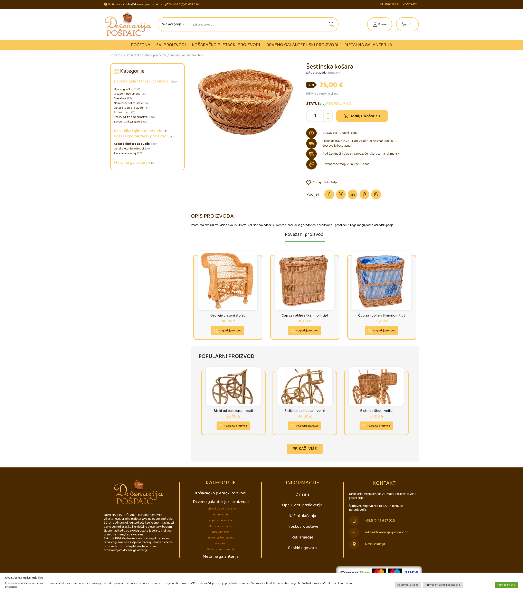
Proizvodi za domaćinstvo (131, 117)
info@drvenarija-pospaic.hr (144, 4)
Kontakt (410, 4)
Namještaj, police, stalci (128, 103)
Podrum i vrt (122, 112)
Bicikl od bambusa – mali (233, 411)
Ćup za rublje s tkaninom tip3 (381, 315)
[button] (305, 449)
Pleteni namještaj (125, 153)
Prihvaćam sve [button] (506, 585)
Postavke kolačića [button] (407, 585)
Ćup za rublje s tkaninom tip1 (305, 315)
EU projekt (389, 4)
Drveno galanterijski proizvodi (302, 45)
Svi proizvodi (171, 45)
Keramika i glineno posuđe (138, 131)
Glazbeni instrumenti (127, 94)
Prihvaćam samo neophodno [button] (443, 585)
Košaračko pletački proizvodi (226, 45)
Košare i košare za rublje (186, 55)
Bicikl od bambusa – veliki (304, 411)
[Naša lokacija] (354, 544)
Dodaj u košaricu (365, 116)
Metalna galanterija (368, 45)
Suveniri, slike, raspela (128, 122)
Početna (140, 45)
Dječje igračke (123, 89)
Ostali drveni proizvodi (128, 108)
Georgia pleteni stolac (227, 315)
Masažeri (120, 98)
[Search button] (331, 24)
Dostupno (340, 103)
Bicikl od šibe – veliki (376, 411)
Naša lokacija (375, 544)
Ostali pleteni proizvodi (129, 149)
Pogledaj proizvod (230, 330)
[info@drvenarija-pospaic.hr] (354, 532)
